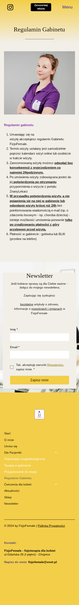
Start (7, 433)
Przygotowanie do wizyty (20, 471)
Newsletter (11, 503)
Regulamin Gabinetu (18, 478)
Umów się (10, 446)
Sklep (8, 497)
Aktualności (11, 490)
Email (14, 347)
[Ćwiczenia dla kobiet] (56, 484)
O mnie (9, 440)
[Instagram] (10, 7)
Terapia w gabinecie (17, 465)
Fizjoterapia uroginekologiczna (24, 459)
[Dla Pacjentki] (56, 452)
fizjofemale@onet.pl (42, 562)
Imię (14, 329)
